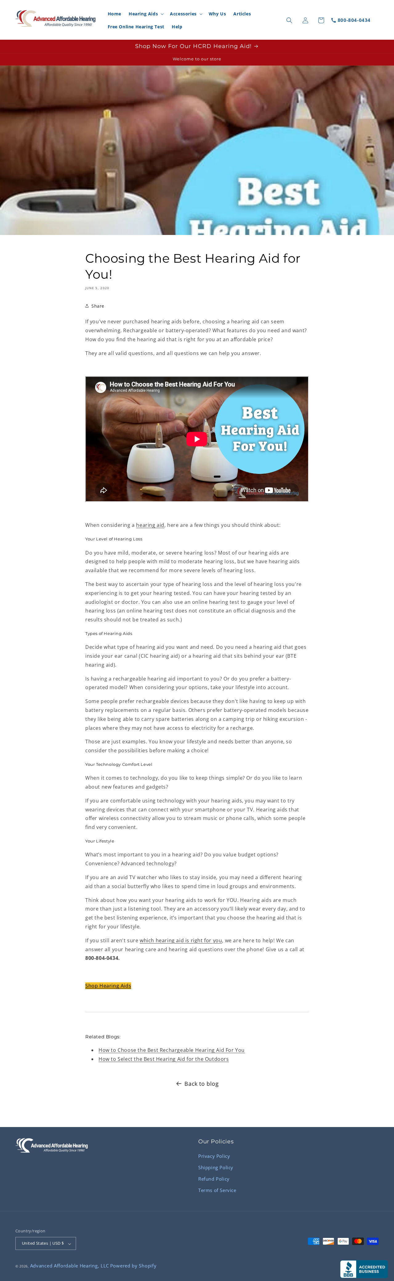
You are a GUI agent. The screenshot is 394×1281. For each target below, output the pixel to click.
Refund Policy (214, 1178)
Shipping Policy (215, 1167)
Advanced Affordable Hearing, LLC (69, 1266)
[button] (145, 13)
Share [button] (97, 306)
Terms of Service (217, 1190)
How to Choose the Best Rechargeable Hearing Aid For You (171, 1050)
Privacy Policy (214, 1156)
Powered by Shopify (133, 1266)
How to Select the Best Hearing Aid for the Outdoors (163, 1058)
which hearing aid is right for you (181, 940)
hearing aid (150, 525)
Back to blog (201, 1083)
